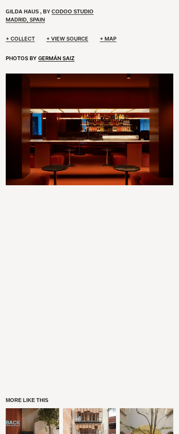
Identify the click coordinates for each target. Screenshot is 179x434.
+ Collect (20, 38)
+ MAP (108, 38)
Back (13, 422)
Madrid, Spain (25, 19)
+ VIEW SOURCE (67, 38)
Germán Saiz (56, 58)
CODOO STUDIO (73, 11)
